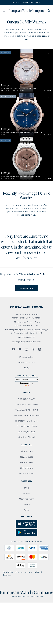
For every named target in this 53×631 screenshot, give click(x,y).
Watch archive (26, 474)
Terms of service (26, 362)
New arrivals (26, 457)
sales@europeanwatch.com (26, 342)
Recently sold (27, 462)
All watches (27, 451)
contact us (30, 215)
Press (26, 510)
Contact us (26, 288)
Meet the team (26, 499)
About (26, 493)
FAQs (26, 368)
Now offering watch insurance (26, 3)
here (33, 258)
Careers (26, 504)
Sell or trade (26, 468)
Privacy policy (26, 357)
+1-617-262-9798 (26, 337)
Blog (26, 488)
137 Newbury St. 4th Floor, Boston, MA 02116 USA (26, 323)
